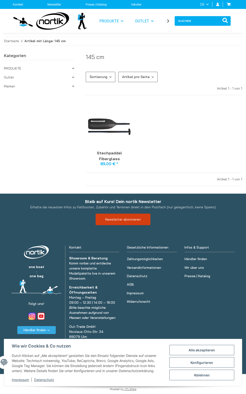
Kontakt (18, 4)
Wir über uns (194, 267)
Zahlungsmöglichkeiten (145, 259)
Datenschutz (44, 380)
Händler (136, 4)
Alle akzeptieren (202, 350)
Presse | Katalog (96, 4)
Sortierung (98, 77)
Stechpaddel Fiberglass (109, 156)
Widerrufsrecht (138, 301)
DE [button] (202, 4)
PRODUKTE (12, 68)
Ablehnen (202, 375)
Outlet (9, 77)
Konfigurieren (202, 363)
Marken (9, 86)
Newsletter (54, 4)
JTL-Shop (130, 389)
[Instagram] (32, 316)
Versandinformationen (144, 267)
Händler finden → (36, 330)
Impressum (20, 380)
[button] (217, 4)
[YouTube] (41, 316)
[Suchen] (225, 21)
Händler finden (195, 259)
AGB (130, 284)
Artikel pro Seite (136, 77)
